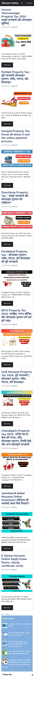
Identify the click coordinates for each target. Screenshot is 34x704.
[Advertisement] (17, 690)
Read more (7, 65)
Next (8, 614)
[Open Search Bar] (21, 3)
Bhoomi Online (10, 3)
